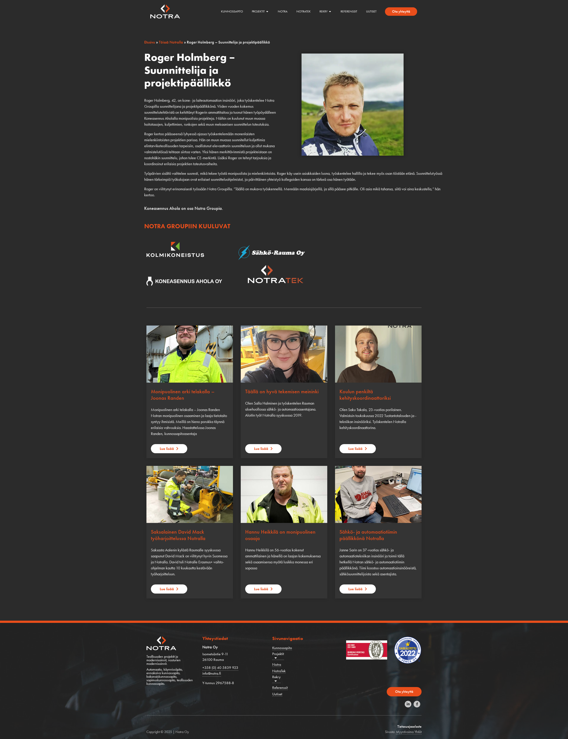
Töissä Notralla (171, 42)
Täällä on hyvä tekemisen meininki (282, 391)
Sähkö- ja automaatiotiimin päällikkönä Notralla (368, 535)
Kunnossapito (282, 648)
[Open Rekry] (330, 11)
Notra (276, 664)
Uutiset (277, 694)
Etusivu (149, 42)
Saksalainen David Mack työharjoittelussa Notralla (178, 535)
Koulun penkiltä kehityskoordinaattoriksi (365, 394)
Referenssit (280, 687)
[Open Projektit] (267, 11)
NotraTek (279, 671)
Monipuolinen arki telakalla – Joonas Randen (183, 394)
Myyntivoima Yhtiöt (409, 731)
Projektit (278, 654)
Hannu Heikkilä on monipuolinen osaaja (280, 535)
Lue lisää (167, 448)
